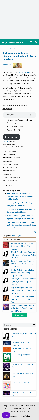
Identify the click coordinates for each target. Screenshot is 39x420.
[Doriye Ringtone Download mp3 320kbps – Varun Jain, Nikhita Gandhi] (6, 300)
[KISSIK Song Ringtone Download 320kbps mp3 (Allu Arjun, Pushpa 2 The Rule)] (6, 256)
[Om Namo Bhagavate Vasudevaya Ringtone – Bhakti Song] (6, 339)
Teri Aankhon (6, 141)
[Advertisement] (19, 19)
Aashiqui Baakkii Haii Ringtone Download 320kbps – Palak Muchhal (22, 246)
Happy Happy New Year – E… (23, 382)
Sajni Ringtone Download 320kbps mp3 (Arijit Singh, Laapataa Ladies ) (23, 281)
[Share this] (35, 232)
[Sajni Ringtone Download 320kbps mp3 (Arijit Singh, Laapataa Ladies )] (6, 282)
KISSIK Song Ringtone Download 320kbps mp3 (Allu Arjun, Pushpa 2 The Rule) (23, 255)
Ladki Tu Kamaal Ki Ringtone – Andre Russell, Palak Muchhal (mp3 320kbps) (22, 308)
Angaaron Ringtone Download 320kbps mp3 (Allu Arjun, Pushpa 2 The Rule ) (23, 290)
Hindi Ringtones (17, 235)
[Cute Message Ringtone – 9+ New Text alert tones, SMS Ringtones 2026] (7, 361)
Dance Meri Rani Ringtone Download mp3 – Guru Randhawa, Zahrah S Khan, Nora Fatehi (21, 225)
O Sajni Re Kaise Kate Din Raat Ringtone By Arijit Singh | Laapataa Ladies (22, 272)
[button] (31, 42)
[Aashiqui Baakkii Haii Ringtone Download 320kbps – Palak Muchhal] (6, 247)
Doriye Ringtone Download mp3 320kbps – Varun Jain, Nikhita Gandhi (23, 299)
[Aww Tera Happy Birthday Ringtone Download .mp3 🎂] (7, 395)
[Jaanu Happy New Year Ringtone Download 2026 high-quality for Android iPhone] (7, 344)
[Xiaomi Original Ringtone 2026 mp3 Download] (7, 351)
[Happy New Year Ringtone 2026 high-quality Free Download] (6, 370)
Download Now (11, 137)
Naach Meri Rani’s (24, 72)
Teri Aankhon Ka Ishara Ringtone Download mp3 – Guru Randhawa (19, 55)
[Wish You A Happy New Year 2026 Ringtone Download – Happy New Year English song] (6, 379)
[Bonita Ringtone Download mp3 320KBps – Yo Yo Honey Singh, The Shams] (6, 265)
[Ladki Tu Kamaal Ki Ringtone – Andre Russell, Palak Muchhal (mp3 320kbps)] (6, 309)
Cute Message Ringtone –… (23, 354)
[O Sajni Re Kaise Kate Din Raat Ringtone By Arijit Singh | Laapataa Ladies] (6, 274)
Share (6, 415)
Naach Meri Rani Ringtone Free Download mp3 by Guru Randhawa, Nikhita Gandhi (20, 196)
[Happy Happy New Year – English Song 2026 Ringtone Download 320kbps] (7, 389)
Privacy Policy (25, 416)
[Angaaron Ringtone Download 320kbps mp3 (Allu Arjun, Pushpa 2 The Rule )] (6, 291)
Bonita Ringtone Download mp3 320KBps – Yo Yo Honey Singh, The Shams (23, 264)
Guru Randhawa (7, 64)
